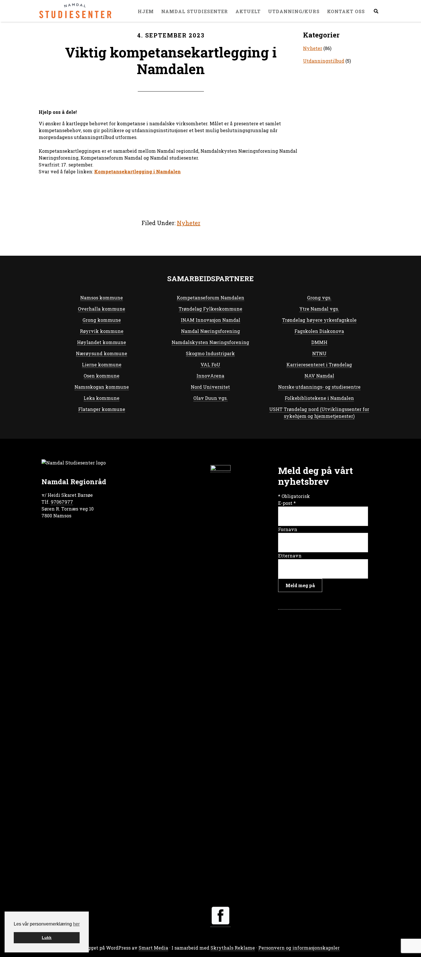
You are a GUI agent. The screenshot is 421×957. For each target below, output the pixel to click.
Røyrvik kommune (101, 331)
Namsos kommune (101, 298)
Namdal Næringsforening (210, 331)
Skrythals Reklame (232, 948)
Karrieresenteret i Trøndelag (319, 365)
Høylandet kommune (101, 342)
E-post (287, 503)
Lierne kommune (101, 365)
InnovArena (210, 376)
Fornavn (287, 529)
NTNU (319, 353)
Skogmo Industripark (210, 353)
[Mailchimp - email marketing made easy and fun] (309, 606)
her (76, 924)
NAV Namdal (319, 376)
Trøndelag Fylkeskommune (210, 309)
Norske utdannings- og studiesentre (319, 387)
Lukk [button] (47, 937)
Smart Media (153, 948)
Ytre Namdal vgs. (319, 309)
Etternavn (290, 556)
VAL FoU (210, 365)
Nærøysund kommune (101, 353)
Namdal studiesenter (76, 11)
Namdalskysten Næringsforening (210, 342)
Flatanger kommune (101, 409)
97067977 (62, 502)
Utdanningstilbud (323, 61)
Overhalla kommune (101, 309)
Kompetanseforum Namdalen (210, 298)
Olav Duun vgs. (210, 398)
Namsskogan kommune (101, 387)
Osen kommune (101, 376)
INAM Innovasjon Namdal (210, 320)
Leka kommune (101, 398)
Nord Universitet (210, 387)
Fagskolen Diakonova (319, 331)
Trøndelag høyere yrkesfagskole (319, 320)
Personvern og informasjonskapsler (299, 948)
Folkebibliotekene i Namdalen (319, 398)
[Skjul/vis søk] (376, 11)
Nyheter (188, 223)
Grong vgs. (319, 298)
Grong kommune (101, 320)
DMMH (319, 342)
